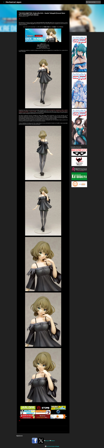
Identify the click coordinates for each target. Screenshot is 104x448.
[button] (19, 19)
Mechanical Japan (13, 2)
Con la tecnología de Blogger (52, 446)
